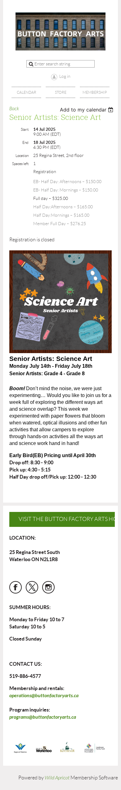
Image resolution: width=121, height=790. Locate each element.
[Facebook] (15, 587)
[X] (32, 587)
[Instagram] (48, 587)
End (25, 142)
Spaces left (20, 164)
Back (14, 108)
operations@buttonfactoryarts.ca (43, 695)
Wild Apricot (57, 778)
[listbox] (87, 109)
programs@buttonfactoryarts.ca (42, 717)
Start (25, 129)
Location (22, 156)
